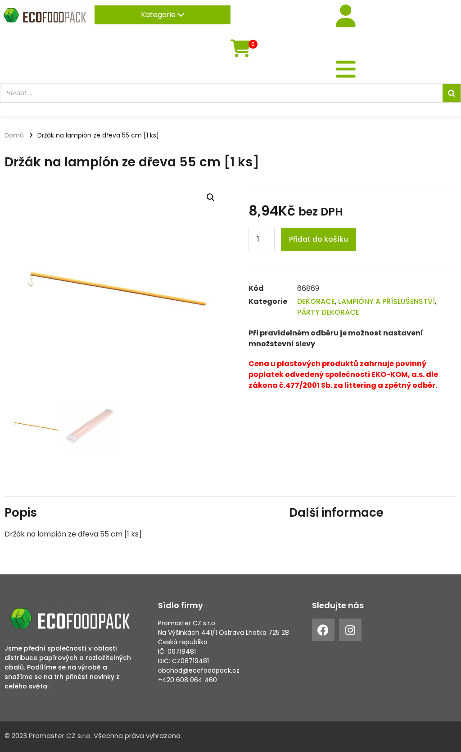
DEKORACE (316, 301)
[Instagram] (350, 630)
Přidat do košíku (318, 239)
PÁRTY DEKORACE (328, 312)
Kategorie (159, 14)
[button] (211, 197)
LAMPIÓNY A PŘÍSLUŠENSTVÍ (386, 301)
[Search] (452, 93)
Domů (14, 135)
